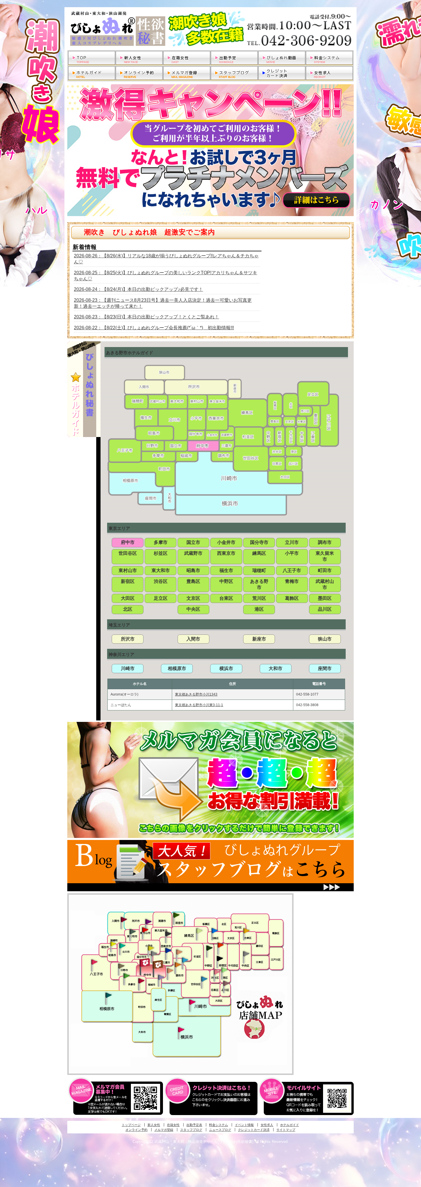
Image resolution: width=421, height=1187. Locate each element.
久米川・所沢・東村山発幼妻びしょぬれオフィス (148, 921)
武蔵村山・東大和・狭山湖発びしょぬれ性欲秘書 (132, 931)
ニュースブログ (220, 1129)
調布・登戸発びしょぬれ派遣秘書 (185, 960)
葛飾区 (292, 598)
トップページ (131, 1125)
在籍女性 (173, 1125)
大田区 (128, 598)
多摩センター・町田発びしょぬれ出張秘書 (126, 976)
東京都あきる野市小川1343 (196, 694)
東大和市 (161, 570)
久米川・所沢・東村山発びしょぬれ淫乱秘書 (145, 930)
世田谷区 (128, 553)
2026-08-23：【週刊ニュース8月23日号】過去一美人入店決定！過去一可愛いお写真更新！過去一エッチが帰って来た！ (163, 303)
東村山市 (128, 570)
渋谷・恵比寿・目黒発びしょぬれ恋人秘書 (216, 971)
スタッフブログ (191, 1129)
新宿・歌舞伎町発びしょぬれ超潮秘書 (220, 945)
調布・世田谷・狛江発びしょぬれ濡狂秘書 (204, 979)
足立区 (161, 598)
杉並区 (161, 553)
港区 (259, 609)
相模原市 (177, 668)
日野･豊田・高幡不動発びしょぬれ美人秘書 (121, 966)
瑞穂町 (259, 570)
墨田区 (325, 598)
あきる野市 (259, 584)
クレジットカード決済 (253, 1129)
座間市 (325, 668)
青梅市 (292, 581)
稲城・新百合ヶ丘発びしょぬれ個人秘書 (161, 977)
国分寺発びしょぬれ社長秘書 (151, 948)
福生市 (226, 570)
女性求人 (267, 1125)
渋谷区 (161, 581)
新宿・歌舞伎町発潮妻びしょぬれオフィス (220, 958)
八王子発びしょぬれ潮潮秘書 (94, 962)
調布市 (325, 542)
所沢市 (128, 638)
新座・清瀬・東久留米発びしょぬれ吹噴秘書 (176, 915)
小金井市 (226, 542)
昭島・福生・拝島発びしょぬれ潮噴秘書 (113, 944)
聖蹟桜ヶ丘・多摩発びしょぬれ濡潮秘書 (141, 981)
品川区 (325, 609)
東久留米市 (325, 556)
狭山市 (325, 638)
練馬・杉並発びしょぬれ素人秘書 (199, 931)
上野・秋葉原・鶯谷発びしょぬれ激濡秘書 (246, 930)
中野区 (226, 581)
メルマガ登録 (163, 1129)
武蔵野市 (193, 553)
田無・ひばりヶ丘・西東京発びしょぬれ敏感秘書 (168, 933)
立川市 (292, 542)
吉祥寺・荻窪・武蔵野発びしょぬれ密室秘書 (179, 952)
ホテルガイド (289, 1125)
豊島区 (193, 581)
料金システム (218, 1125)
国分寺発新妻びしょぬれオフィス (154, 954)
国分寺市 (259, 542)
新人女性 (153, 1125)
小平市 (292, 553)
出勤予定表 (194, 1125)
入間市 (193, 638)
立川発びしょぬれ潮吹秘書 (122, 946)
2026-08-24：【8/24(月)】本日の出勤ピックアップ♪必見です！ (138, 289)
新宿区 (128, 581)
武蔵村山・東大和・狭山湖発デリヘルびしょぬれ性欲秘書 (210, 28)
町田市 (325, 570)
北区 (127, 609)
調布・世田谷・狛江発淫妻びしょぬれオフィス (170, 971)
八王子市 (292, 570)
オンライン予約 (136, 1129)
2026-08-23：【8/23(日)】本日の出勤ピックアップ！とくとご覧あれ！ (146, 316)
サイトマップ (285, 1129)
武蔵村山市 (325, 584)
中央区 (193, 609)
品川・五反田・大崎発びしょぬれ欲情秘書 (226, 983)
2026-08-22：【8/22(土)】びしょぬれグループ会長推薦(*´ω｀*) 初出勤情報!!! (154, 327)
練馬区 (259, 553)
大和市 (275, 668)
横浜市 (226, 668)
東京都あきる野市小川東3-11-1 (199, 705)
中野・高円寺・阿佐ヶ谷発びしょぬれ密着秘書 (209, 948)
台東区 (226, 598)
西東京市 (226, 553)
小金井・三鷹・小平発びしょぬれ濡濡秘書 (168, 950)
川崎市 (128, 668)
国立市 (193, 542)
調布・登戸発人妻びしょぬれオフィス (178, 964)
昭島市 (193, 570)
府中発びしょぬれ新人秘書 (145, 962)
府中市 (128, 542)
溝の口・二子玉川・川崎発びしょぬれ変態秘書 (192, 1001)
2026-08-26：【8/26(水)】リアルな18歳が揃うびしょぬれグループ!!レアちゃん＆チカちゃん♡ (166, 258)
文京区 (193, 598)
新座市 (259, 638)
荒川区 (259, 598)
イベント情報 (244, 1125)
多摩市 (161, 542)
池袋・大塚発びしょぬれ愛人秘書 (214, 930)
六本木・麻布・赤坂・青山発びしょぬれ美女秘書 (224, 970)
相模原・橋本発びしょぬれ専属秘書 (108, 995)
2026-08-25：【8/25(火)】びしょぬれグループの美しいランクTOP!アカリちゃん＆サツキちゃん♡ (165, 275)
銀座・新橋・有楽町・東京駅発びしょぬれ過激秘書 (246, 953)
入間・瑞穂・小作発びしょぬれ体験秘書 (124, 919)
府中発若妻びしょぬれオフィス (158, 964)
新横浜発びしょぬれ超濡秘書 (181, 1030)
